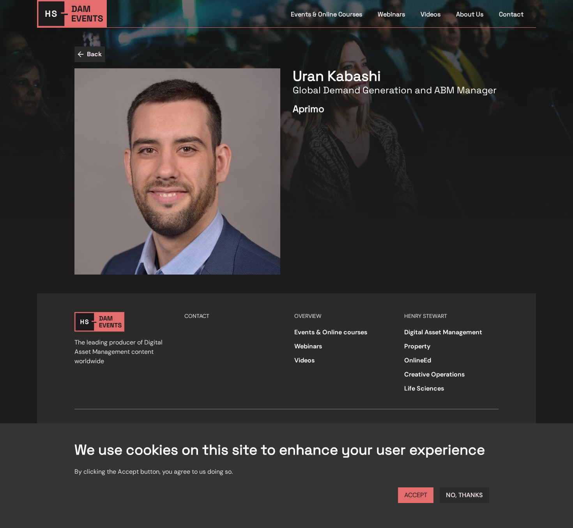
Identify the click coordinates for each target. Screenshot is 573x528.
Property (417, 346)
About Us (469, 14)
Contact (511, 14)
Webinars (391, 14)
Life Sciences (424, 388)
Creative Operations (434, 374)
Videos (430, 14)
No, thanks (464, 495)
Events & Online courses (330, 332)
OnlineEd (417, 360)
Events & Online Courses (326, 14)
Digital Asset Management (443, 332)
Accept (415, 495)
